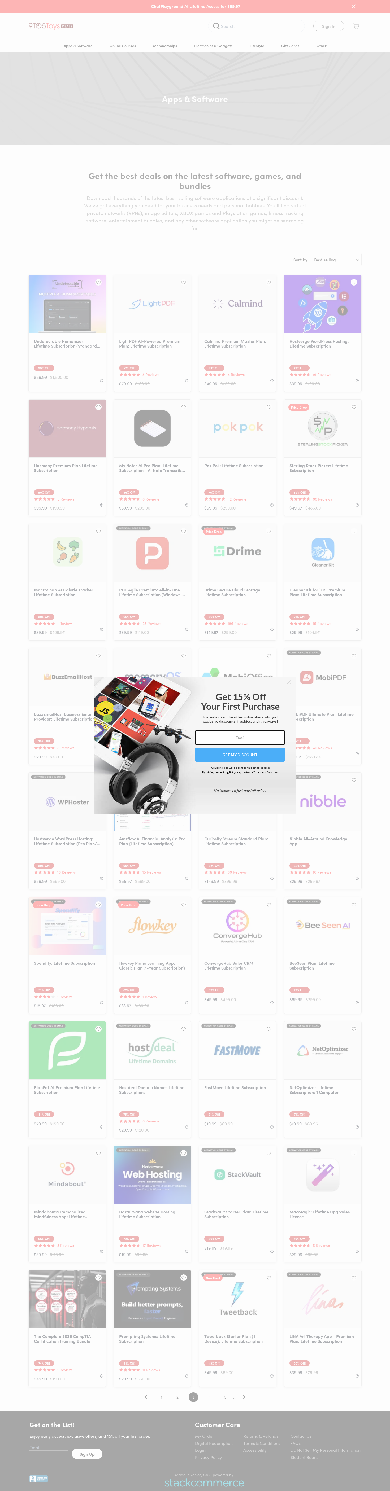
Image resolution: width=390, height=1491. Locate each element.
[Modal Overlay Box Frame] (195, 745)
